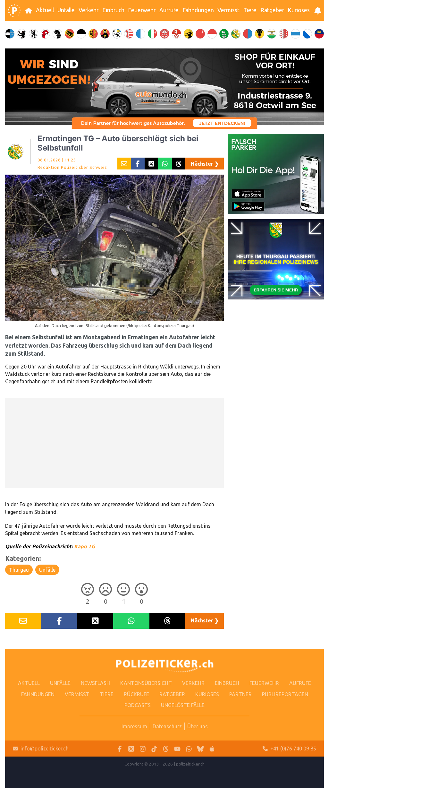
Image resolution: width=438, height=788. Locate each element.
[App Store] (212, 748)
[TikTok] (154, 748)
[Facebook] (119, 748)
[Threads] (166, 748)
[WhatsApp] (189, 748)
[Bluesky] (200, 748)
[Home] (14, 10)
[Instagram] (142, 748)
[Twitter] (131, 748)
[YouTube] (177, 748)
